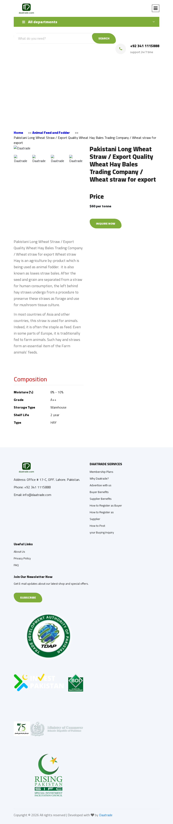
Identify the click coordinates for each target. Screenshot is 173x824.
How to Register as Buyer (106, 505)
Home (18, 132)
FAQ (16, 565)
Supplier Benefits (101, 498)
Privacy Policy (22, 558)
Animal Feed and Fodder (51, 132)
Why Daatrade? (99, 478)
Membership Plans (101, 471)
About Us (19, 551)
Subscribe (28, 597)
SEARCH (103, 38)
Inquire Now (105, 223)
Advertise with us (100, 485)
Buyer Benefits (99, 492)
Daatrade (105, 815)
